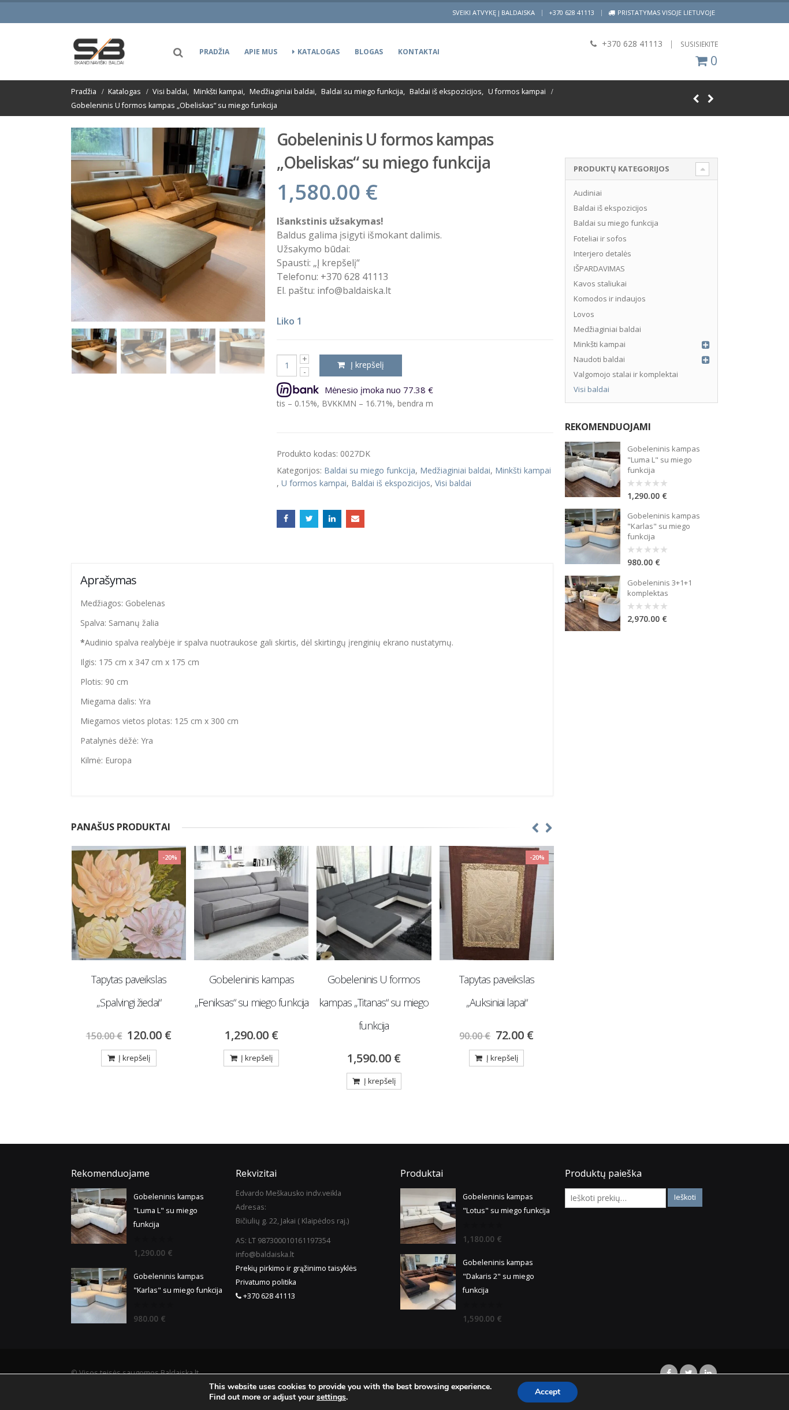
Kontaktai (419, 52)
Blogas (369, 52)
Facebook (286, 519)
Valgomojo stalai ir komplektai (626, 374)
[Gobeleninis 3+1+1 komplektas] (592, 603)
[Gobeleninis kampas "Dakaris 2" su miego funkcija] (428, 1282)
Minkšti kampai (523, 470)
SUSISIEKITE (699, 44)
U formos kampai (314, 483)
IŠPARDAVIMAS (599, 268)
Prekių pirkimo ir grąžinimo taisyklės (296, 1268)
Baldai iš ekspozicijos (390, 483)
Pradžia (214, 52)
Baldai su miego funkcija (369, 470)
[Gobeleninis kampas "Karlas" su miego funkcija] (592, 536)
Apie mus (260, 52)
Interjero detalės (602, 253)
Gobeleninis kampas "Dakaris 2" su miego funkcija (498, 1276)
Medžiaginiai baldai (455, 470)
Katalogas (318, 52)
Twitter (309, 519)
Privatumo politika (266, 1282)
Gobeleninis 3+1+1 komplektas (659, 587)
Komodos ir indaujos (610, 298)
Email (355, 519)
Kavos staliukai (600, 283)
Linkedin (708, 1373)
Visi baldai (453, 483)
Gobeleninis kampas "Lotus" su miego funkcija (506, 1203)
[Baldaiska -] (100, 51)
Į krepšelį (367, 364)
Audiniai (588, 193)
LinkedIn (332, 519)
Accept (547, 1391)
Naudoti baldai (599, 359)
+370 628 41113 (571, 12)
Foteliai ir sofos (600, 238)
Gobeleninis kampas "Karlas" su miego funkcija (663, 526)
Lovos (584, 314)
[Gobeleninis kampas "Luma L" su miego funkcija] (592, 469)
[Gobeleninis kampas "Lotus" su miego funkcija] (428, 1216)
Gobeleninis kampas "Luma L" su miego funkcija (663, 459)
